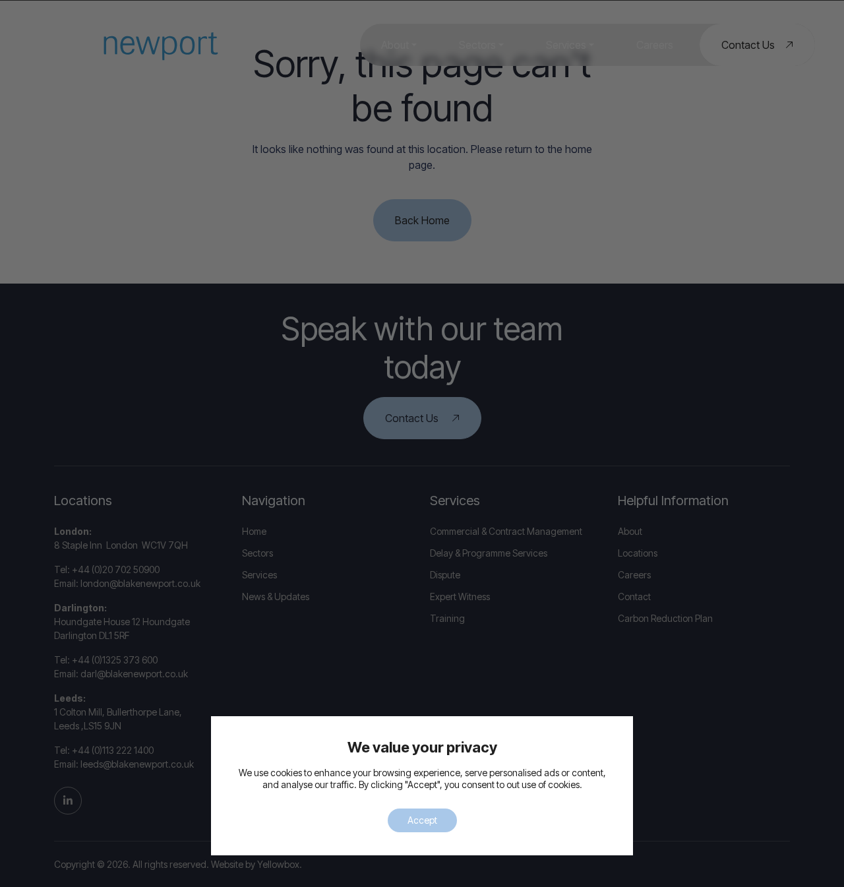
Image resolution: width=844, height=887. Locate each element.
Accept (422, 820)
